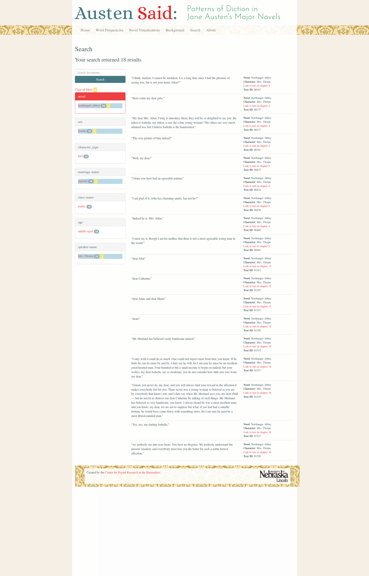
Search (195, 30)
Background (175, 30)
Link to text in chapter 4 (257, 85)
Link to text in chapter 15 (257, 266)
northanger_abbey (89, 105)
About (211, 30)
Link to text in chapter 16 (257, 346)
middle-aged (85, 231)
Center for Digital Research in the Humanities (132, 472)
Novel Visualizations (144, 30)
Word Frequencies (109, 30)
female (82, 131)
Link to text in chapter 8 (257, 166)
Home (85, 30)
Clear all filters (85, 89)
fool (80, 156)
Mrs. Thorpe (85, 256)
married (82, 181)
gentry (82, 206)
